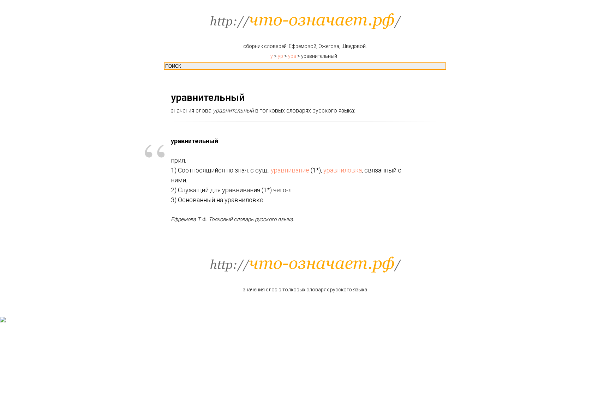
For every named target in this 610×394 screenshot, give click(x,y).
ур (280, 56)
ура (292, 56)
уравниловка (342, 170)
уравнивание (290, 170)
